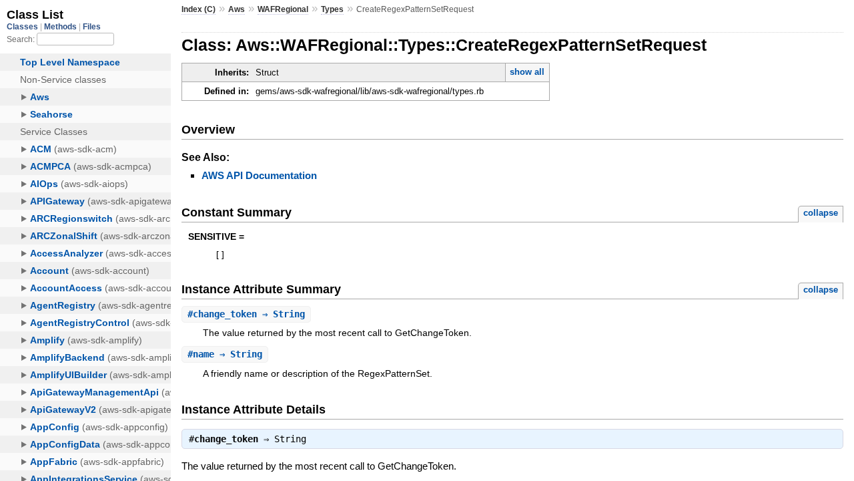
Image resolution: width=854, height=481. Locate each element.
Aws (236, 9)
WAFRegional (283, 9)
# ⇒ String (246, 314)
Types (332, 9)
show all (527, 72)
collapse (820, 213)
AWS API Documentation (259, 175)
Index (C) (198, 9)
